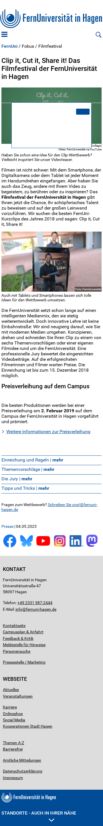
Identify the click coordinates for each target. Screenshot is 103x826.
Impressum (13, 777)
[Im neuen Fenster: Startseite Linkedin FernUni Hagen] (76, 546)
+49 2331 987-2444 (34, 602)
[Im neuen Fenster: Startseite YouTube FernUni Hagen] (43, 546)
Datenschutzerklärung (22, 771)
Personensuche (16, 651)
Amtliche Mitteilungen (22, 760)
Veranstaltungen (18, 696)
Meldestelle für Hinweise (24, 644)
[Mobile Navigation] (4, 35)
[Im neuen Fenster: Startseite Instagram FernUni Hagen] (60, 546)
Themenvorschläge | (27, 469)
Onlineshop (13, 713)
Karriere (10, 707)
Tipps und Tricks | (25, 488)
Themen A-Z (13, 743)
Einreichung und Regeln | (32, 460)
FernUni (9, 46)
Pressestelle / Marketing (24, 662)
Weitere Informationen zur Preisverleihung (48, 431)
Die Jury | (16, 478)
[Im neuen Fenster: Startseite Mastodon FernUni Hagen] (93, 546)
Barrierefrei (13, 749)
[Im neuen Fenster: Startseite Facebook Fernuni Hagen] (10, 546)
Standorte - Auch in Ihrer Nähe (38, 813)
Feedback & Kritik (18, 638)
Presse (7, 526)
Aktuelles (11, 689)
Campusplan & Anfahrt (23, 632)
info (18, 609)
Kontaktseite (14, 625)
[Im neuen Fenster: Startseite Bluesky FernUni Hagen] (26, 546)
